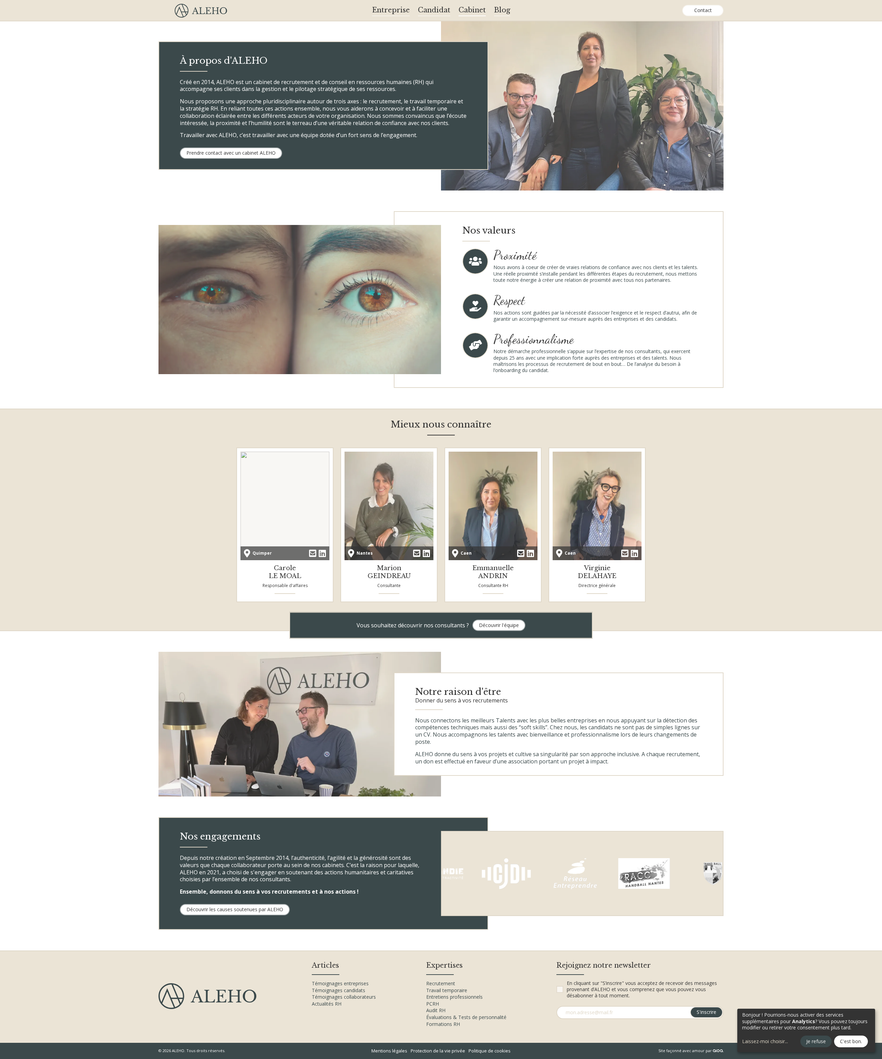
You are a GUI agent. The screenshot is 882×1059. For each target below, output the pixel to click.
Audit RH (435, 1010)
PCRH (432, 1003)
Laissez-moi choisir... (765, 1041)
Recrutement (440, 983)
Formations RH (443, 1024)
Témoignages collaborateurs (344, 997)
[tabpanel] (582, 106)
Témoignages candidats (338, 990)
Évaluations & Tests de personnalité (466, 1017)
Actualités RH (326, 1003)
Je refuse (816, 1041)
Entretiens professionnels (454, 997)
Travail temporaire (446, 990)
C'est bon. (851, 1041)
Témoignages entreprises (340, 983)
